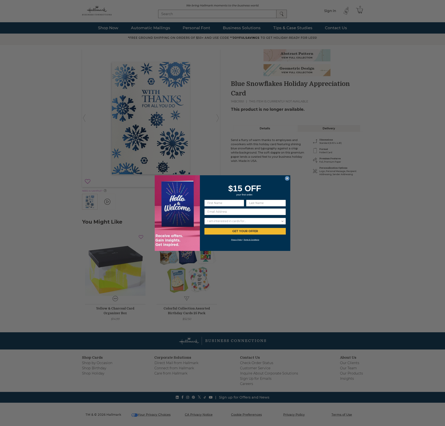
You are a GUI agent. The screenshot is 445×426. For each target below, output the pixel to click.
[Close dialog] (287, 178)
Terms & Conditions (251, 240)
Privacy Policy (236, 240)
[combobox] (244, 221)
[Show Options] (282, 221)
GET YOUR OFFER (245, 231)
